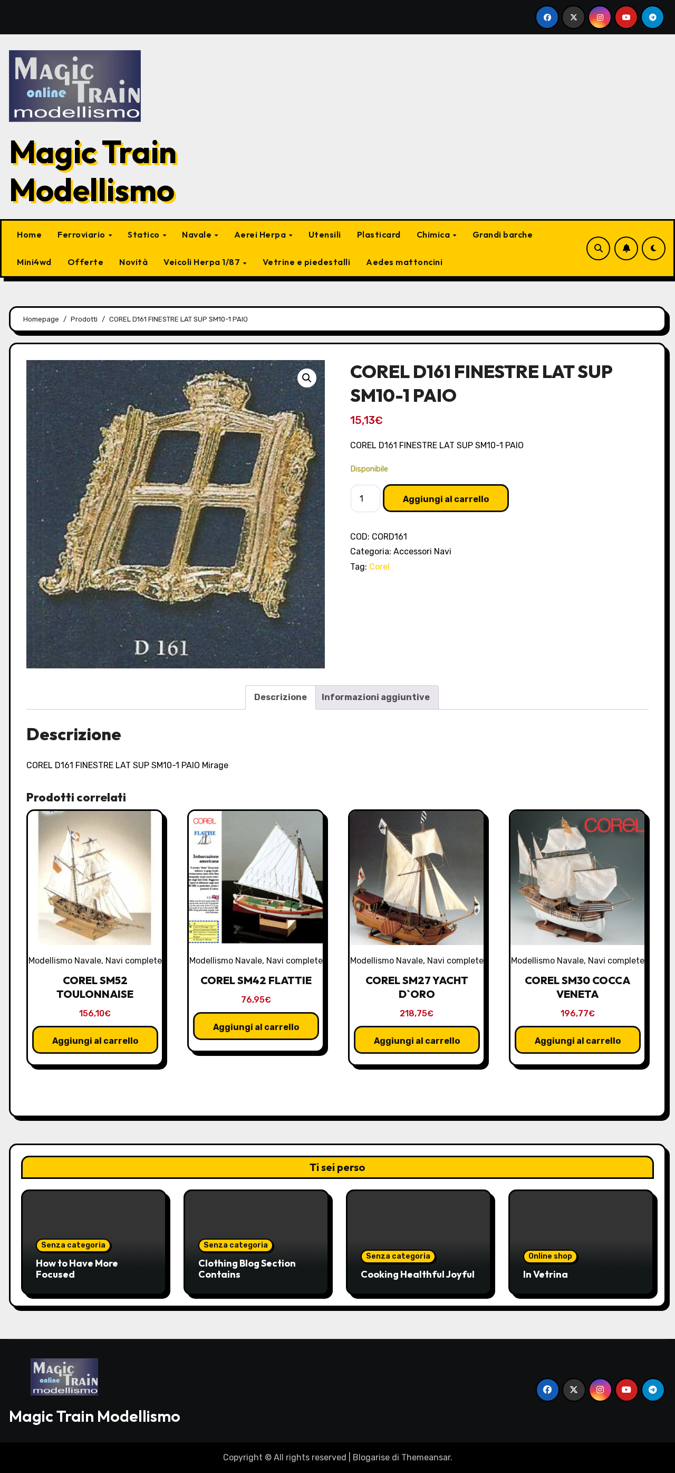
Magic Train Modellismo (93, 170)
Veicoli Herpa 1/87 (202, 262)
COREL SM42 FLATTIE (256, 980)
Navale (198, 234)
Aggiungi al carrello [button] (95, 1041)
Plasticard (379, 234)
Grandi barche (502, 234)
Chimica (434, 234)
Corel (379, 567)
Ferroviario (82, 234)
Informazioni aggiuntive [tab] (376, 697)
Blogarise (371, 1457)
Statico (144, 234)
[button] (306, 378)
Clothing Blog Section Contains (247, 1269)
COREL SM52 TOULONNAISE (94, 987)
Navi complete (133, 961)
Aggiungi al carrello (446, 499)
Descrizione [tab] (280, 697)
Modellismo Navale (64, 961)
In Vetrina (545, 1274)
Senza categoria (73, 1245)
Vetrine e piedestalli (307, 262)
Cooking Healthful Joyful (418, 1274)
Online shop (550, 1256)
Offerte (86, 262)
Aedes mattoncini (404, 262)
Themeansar (425, 1457)
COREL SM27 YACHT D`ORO (416, 987)
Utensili (324, 234)
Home (29, 234)
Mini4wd (34, 262)
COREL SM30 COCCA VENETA (577, 987)
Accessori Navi (422, 551)
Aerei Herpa (261, 234)
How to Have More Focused (77, 1269)
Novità (133, 262)
